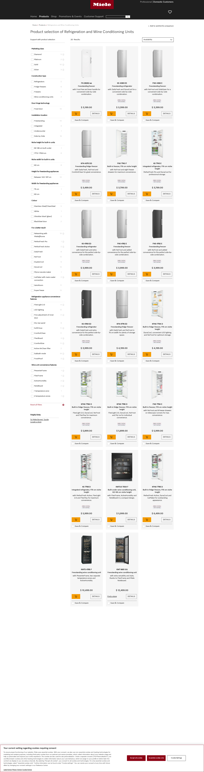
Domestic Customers (163, 2)
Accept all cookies (136, 758)
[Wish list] (170, 12)
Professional (146, 2)
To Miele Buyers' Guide (39, 420)
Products (42, 25)
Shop (54, 16)
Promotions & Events (70, 16)
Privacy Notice (17, 770)
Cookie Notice (27, 770)
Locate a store (35, 422)
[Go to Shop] (76, 113)
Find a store (112, 596)
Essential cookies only (156, 758)
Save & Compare (81, 120)
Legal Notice (8, 770)
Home (34, 25)
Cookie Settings (176, 758)
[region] (102, 758)
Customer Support (94, 16)
